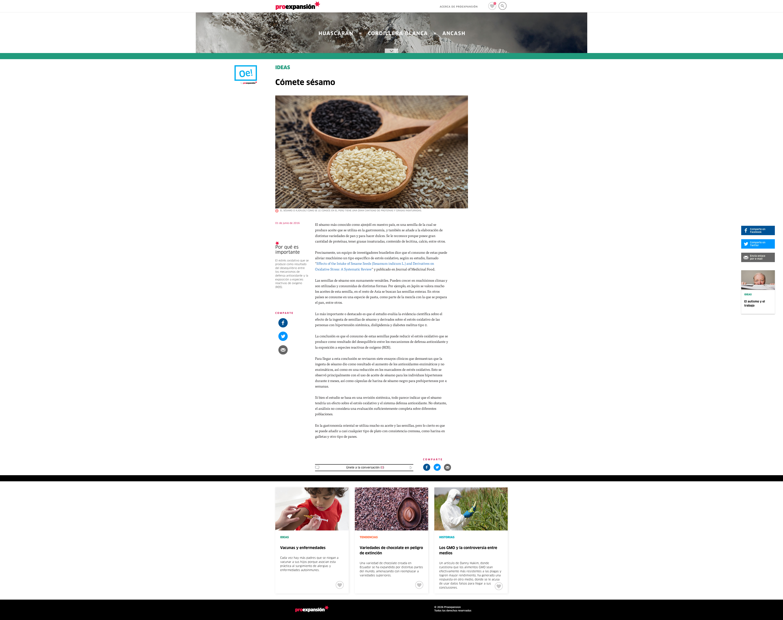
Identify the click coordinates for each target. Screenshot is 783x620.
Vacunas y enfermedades (303, 548)
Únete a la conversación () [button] (365, 467)
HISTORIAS (447, 537)
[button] (758, 257)
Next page (647, 500)
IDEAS (748, 294)
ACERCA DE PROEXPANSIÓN (459, 7)
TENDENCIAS (369, 537)
